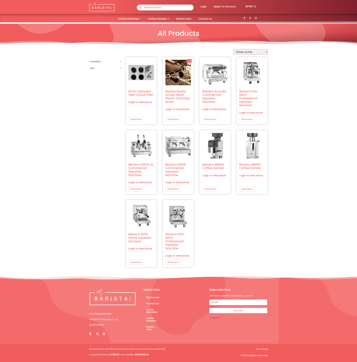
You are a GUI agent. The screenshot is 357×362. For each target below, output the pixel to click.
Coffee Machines (151, 311)
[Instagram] (256, 18)
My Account (153, 297)
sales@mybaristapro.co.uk (103, 319)
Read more (136, 119)
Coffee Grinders (151, 319)
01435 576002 (96, 325)
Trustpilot (214, 317)
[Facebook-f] (244, 18)
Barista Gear (150, 328)
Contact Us (152, 303)
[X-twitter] (250, 18)
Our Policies (262, 349)
